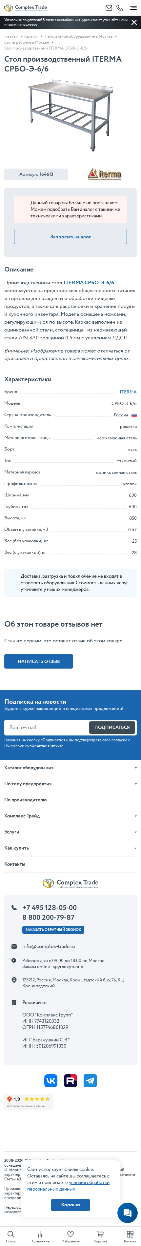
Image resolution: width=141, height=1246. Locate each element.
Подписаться (112, 727)
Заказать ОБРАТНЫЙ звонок (53, 930)
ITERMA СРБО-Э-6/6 (89, 283)
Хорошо (70, 1205)
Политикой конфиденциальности (34, 745)
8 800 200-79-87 (48, 918)
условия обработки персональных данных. (68, 1186)
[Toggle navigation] (133, 6)
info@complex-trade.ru (48, 946)
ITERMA (128, 392)
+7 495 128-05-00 (49, 908)
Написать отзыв (39, 661)
